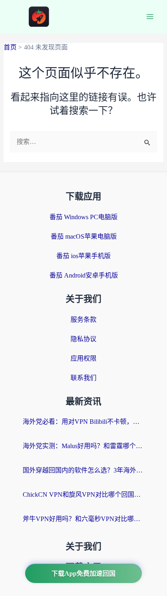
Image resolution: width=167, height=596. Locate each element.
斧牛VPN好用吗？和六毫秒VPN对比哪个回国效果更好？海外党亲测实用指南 (83, 518)
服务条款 (83, 319)
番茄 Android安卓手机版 (83, 275)
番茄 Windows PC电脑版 (83, 217)
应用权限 (83, 358)
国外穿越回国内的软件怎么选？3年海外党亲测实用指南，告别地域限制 (83, 470)
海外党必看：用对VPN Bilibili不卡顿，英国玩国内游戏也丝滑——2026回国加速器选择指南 (83, 421)
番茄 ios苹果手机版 (83, 255)
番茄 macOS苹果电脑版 (84, 236)
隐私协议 (83, 338)
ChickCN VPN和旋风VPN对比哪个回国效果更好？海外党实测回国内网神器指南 (83, 494)
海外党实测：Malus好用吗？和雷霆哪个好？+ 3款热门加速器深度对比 (83, 445)
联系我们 (83, 377)
